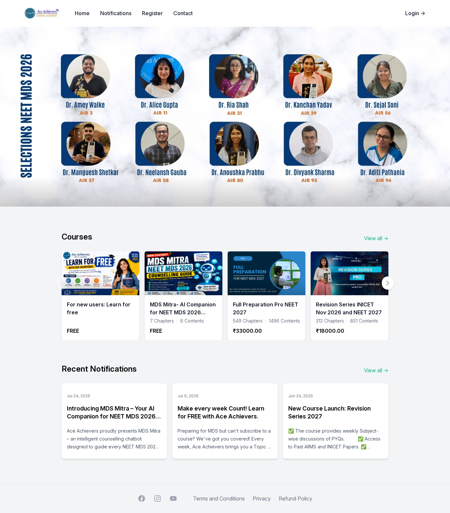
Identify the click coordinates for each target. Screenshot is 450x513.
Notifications (115, 13)
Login (415, 13)
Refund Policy (295, 498)
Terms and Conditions (219, 498)
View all (376, 238)
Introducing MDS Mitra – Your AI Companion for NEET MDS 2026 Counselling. (111, 416)
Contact (183, 13)
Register (152, 13)
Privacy (262, 498)
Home (82, 13)
